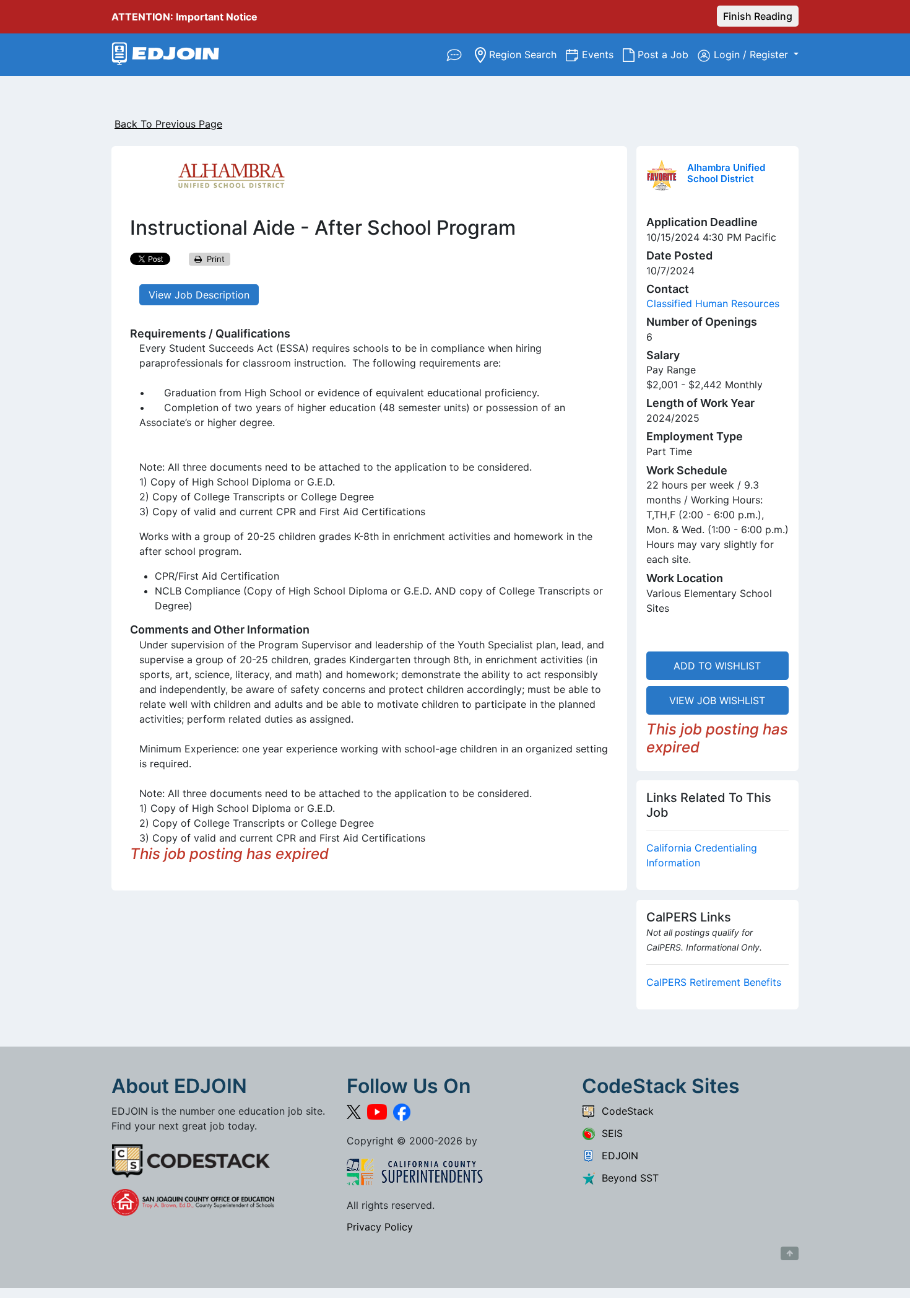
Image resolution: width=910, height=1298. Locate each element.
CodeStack (625, 1111)
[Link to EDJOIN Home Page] (165, 54)
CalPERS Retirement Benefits (713, 982)
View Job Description (199, 295)
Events (602, 54)
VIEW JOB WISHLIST (717, 700)
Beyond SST (627, 1178)
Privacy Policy (380, 1227)
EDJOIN (617, 1155)
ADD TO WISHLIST (717, 666)
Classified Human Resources (712, 303)
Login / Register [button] (752, 54)
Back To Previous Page (168, 124)
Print (213, 259)
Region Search (526, 54)
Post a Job (666, 54)
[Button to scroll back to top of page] (790, 1253)
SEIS (609, 1133)
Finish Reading (757, 16)
